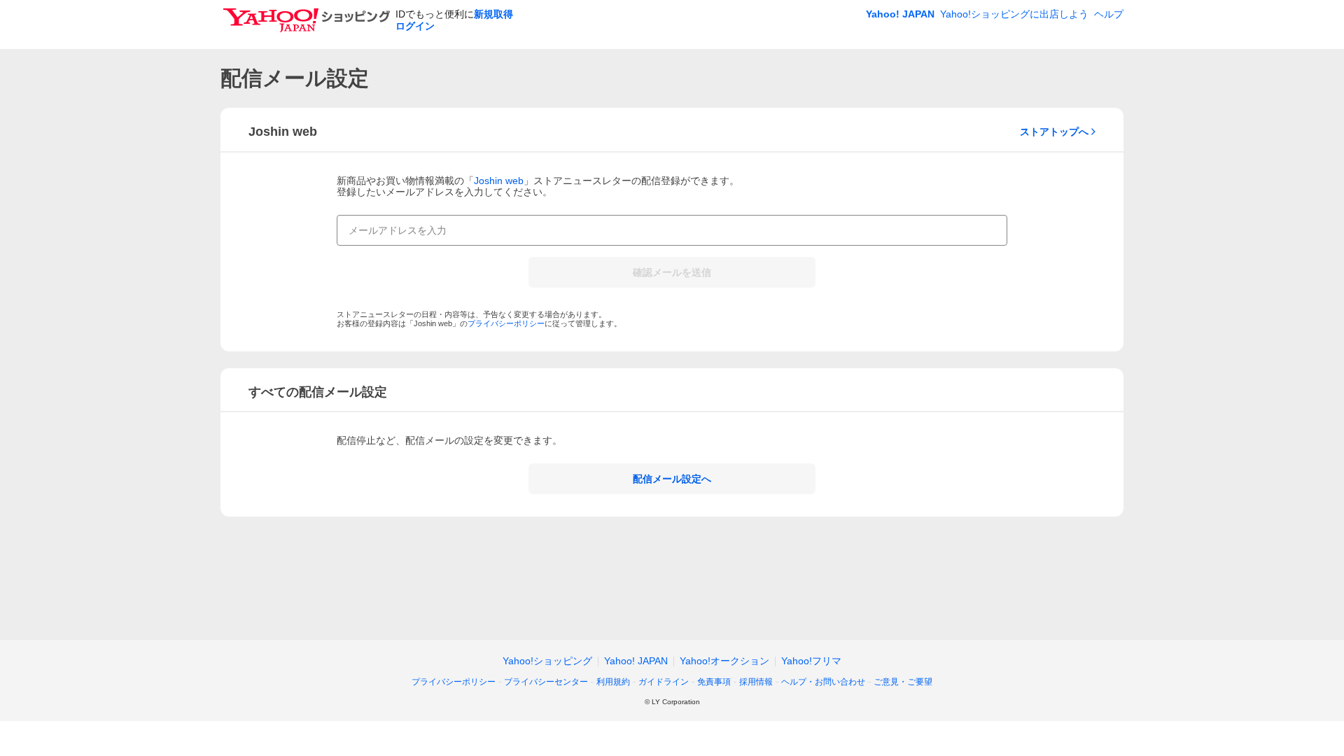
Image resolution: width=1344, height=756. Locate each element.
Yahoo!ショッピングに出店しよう (1014, 14)
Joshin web (499, 180)
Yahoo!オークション (724, 660)
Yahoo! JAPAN (900, 14)
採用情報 (756, 682)
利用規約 (613, 682)
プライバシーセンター (546, 682)
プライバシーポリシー (506, 323)
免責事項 (714, 682)
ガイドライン (663, 682)
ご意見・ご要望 (903, 682)
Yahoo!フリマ (811, 660)
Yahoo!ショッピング (547, 660)
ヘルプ (1109, 14)
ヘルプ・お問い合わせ (823, 682)
